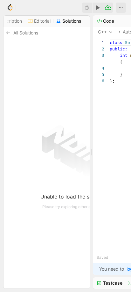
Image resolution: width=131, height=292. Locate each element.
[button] (121, 8)
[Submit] (108, 8)
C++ (102, 31)
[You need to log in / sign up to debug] (87, 8)
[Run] (98, 8)
